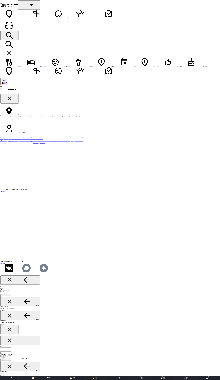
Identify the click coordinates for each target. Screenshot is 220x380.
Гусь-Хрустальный (21, 116)
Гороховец (16, 116)
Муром (57, 116)
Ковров (35, 116)
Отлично (2, 310)
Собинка (67, 116)
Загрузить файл (15, 293)
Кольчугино (39, 116)
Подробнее (2, 191)
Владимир (8, 116)
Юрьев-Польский (79, 116)
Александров (3, 116)
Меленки (50, 116)
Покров (63, 116)
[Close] (9, 99)
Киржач (31, 116)
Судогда (70, 116)
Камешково (28, 116)
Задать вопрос (8, 359)
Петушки (60, 116)
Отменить (2, 359)
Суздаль (74, 116)
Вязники (11, 116)
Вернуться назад (3, 93)
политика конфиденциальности (39, 143)
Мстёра (53, 116)
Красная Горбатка (44, 116)
